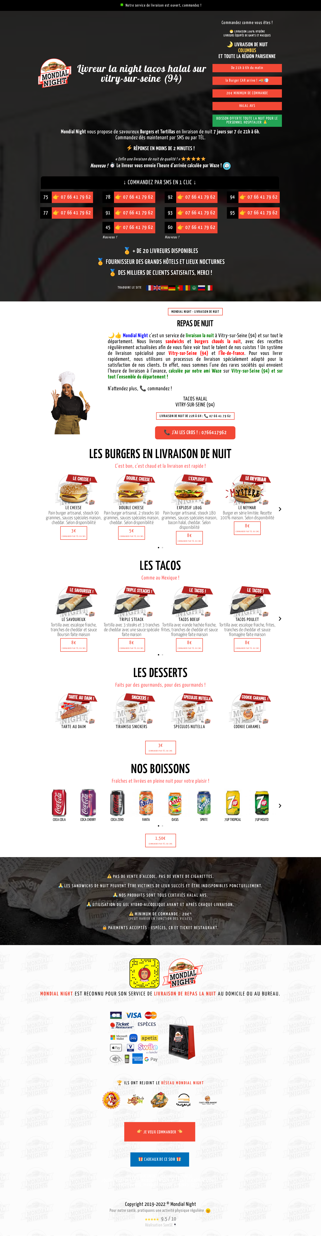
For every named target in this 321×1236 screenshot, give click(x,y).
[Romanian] (187, 288)
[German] (172, 288)
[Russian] (201, 288)
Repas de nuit (195, 324)
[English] (157, 288)
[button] (73, 533)
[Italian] (209, 288)
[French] (150, 288)
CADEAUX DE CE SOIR (159, 1159)
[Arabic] (194, 288)
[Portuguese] (179, 288)
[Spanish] (164, 288)
